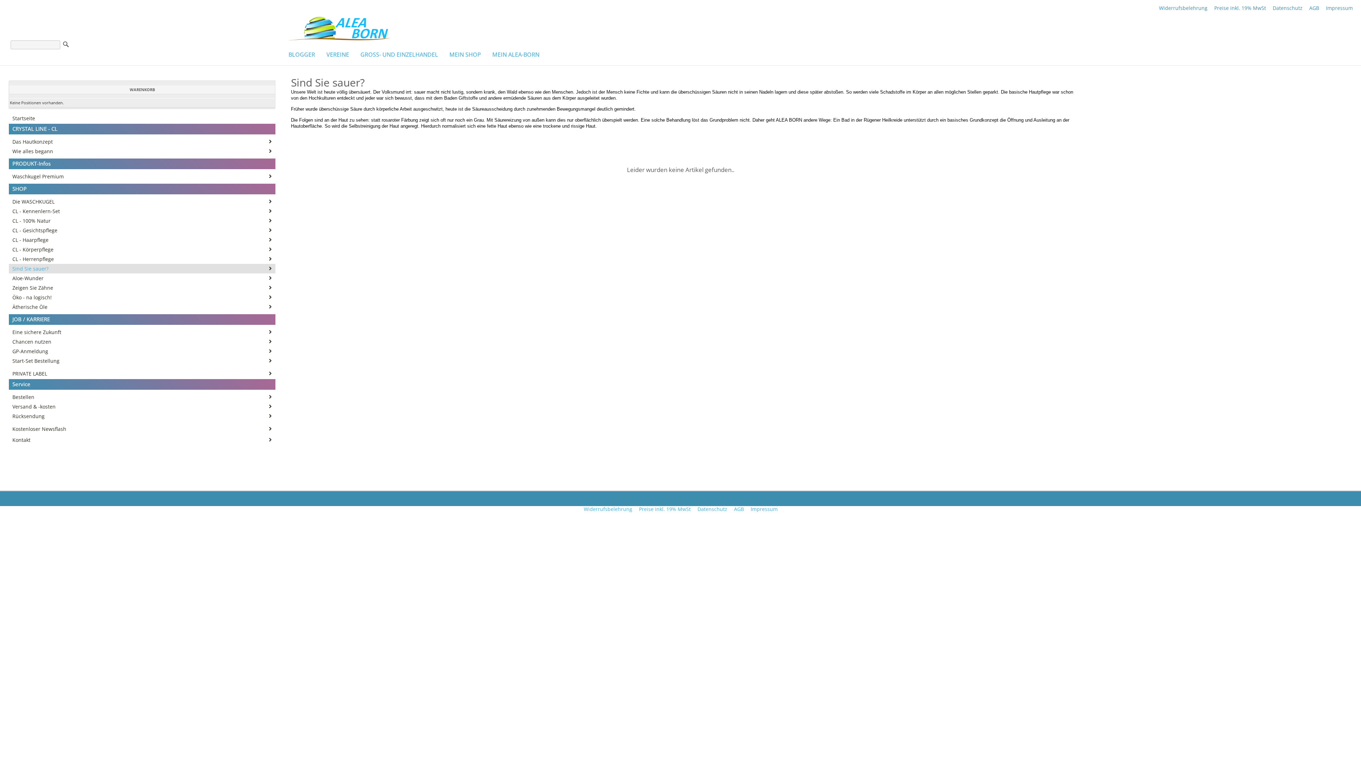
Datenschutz (1288, 8)
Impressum (1339, 8)
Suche (66, 44)
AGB (1314, 8)
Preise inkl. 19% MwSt (1240, 8)
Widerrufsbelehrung (1183, 8)
